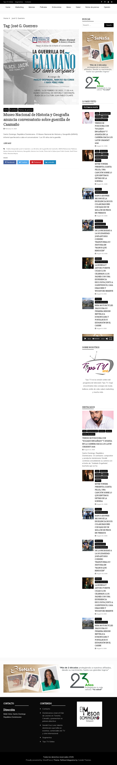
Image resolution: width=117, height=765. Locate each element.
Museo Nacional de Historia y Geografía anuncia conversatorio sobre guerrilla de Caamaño (36, 119)
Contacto (28, 2)
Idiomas (32, 7)
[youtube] (108, 398)
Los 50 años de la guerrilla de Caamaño (44, 149)
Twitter (24, 162)
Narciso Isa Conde (37, 151)
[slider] (96, 338)
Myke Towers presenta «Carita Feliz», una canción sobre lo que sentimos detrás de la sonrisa (103, 172)
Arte (6, 110)
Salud (78, 7)
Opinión (107, 7)
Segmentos (19, 2)
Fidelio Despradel (12, 149)
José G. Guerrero (24, 149)
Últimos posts (91, 107)
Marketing (19, 7)
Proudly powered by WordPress (39, 760)
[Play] (85, 339)
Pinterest (37, 162)
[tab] (90, 107)
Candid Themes (84, 760)
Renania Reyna (13, 153)
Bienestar (103, 151)
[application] (98, 337)
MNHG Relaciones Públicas (68, 149)
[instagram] (101, 398)
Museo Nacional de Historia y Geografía (16, 151)
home (8, 7)
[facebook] (88, 398)
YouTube (108, 2)
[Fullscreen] (110, 339)
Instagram (105, 2)
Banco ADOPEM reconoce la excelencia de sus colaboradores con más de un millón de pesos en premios (104, 204)
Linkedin (111, 2)
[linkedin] (94, 398)
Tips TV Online (8, 2)
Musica (105, 116)
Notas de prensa (92, 7)
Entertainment (105, 113)
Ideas (68, 7)
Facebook (101, 2)
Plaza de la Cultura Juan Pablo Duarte (56, 151)
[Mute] (107, 339)
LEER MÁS (7, 143)
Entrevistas (56, 7)
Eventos (13, 110)
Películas (43, 7)
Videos (98, 160)
